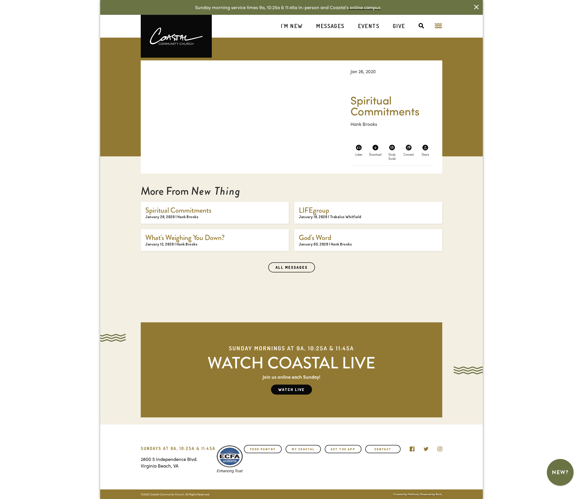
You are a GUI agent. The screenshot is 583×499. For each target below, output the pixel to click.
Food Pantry (263, 449)
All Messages (292, 267)
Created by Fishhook (406, 494)
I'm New (292, 25)
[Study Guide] (392, 150)
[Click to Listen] (358, 150)
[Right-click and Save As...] (375, 150)
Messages (330, 25)
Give (399, 25)
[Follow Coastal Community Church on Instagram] (439, 448)
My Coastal (303, 449)
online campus (365, 7)
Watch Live (291, 389)
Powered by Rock (431, 494)
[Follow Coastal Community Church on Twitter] (426, 448)
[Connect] (408, 150)
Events (368, 25)
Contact (382, 449)
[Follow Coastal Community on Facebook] (412, 448)
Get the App (343, 449)
